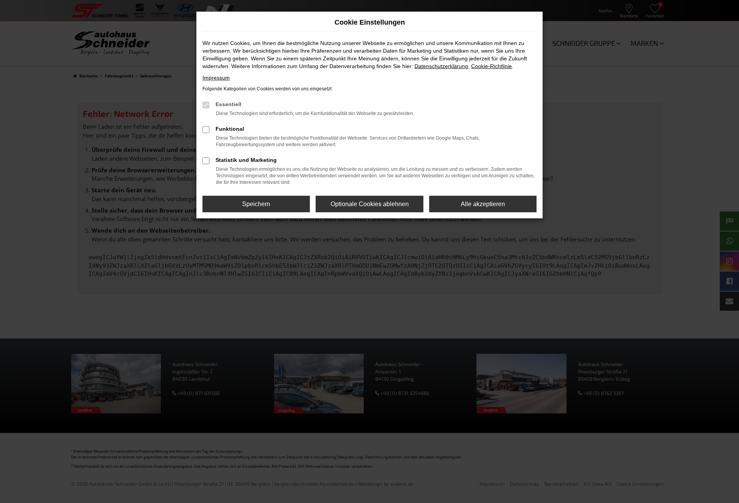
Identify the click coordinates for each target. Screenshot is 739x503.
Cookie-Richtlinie (491, 66)
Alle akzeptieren (483, 204)
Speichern (256, 204)
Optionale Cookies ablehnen (370, 204)
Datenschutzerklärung (441, 66)
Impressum (216, 78)
